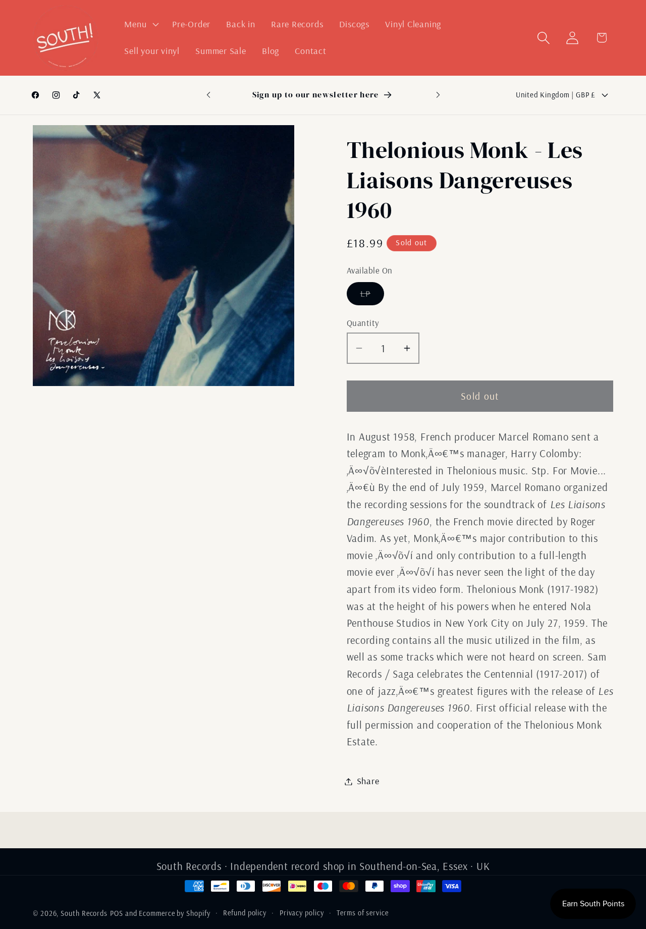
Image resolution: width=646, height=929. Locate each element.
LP (372, 297)
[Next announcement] (438, 94)
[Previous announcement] (208, 94)
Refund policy (244, 912)
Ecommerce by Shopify (174, 913)
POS (116, 913)
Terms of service (363, 912)
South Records (84, 913)
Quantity (363, 322)
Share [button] (368, 781)
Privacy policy (302, 912)
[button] (141, 24)
